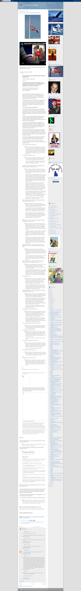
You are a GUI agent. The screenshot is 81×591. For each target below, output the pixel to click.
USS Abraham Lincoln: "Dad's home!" (55, 358)
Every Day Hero (52, 419)
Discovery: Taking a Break (54, 448)
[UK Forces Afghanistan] (26, 384)
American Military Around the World (55, 462)
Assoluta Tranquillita (32, 5)
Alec (51, 128)
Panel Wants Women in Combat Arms (55, 429)
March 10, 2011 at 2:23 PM (26, 548)
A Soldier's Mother (53, 206)
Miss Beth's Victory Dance (54, 218)
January (51, 483)
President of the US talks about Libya (55, 328)
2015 (50, 293)
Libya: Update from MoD (53, 351)
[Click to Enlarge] (25, 456)
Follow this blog (56, 181)
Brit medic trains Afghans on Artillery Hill (55, 383)
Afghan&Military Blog (53, 210)
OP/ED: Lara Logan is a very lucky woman (56, 437)
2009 (50, 485)
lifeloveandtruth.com (53, 215)
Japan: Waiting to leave (53, 360)
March (51, 308)
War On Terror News (53, 233)
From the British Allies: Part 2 (54, 400)
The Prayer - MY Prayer (53, 430)
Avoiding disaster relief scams (54, 403)
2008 (50, 486)
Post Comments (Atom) (27, 586)
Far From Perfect (52, 212)
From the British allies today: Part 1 (55, 399)
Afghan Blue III (52, 209)
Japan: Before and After (53, 398)
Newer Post (21, 583)
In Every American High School (54, 425)
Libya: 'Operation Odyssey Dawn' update (56, 361)
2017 (50, 291)
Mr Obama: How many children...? (55, 378)
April (51, 307)
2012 (50, 296)
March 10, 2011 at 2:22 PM (26, 542)
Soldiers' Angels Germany (54, 221)
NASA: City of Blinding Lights (54, 465)
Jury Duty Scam (52, 464)
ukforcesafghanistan (26, 523)
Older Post (44, 583)
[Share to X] (32, 520)
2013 (50, 295)
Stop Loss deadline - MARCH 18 (54, 380)
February (51, 482)
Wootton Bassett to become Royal (55, 384)
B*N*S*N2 (51, 346)
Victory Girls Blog (53, 230)
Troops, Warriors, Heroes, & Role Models (56, 440)
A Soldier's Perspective (53, 207)
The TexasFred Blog (53, 226)
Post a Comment (21, 581)
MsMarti (26, 531)
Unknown (26, 550)
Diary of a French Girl (53, 421)
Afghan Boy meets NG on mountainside (55, 330)
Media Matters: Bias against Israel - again (56, 397)
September (51, 302)
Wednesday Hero (52, 356)
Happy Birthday (52, 402)
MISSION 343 (52, 406)
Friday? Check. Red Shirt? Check (55, 344)
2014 (50, 294)
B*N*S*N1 (51, 345)
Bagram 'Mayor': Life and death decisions (56, 311)
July (51, 304)
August (51, 303)
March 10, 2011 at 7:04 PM (26, 569)
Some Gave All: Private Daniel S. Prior (55, 357)
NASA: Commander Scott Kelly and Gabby (56, 377)
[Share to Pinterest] (34, 520)
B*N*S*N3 (51, 347)
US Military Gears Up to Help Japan (55, 426)
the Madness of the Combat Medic (55, 224)
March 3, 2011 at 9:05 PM (25, 536)
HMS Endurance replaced (53, 327)
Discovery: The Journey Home (54, 439)
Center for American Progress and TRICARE (56, 463)
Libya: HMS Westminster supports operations (56, 350)
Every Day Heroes (52, 331)
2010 (50, 484)
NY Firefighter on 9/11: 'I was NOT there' (56, 324)
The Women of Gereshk (53, 362)
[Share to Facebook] (33, 520)
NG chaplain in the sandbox (54, 349)
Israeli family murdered (53, 424)
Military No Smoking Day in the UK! (55, 438)
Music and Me (52, 332)
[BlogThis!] (31, 520)
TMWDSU (21, 523)
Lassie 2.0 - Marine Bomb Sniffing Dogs (55, 379)
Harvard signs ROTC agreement (54, 461)
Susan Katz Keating (53, 223)
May (51, 306)
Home (32, 583)
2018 (50, 290)
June (51, 305)
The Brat (52, 130)
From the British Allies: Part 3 (54, 401)
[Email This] (30, 520)
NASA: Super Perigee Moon (54, 359)
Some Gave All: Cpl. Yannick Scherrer (55, 329)
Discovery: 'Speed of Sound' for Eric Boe (56, 479)
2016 (50, 292)
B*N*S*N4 (51, 348)
